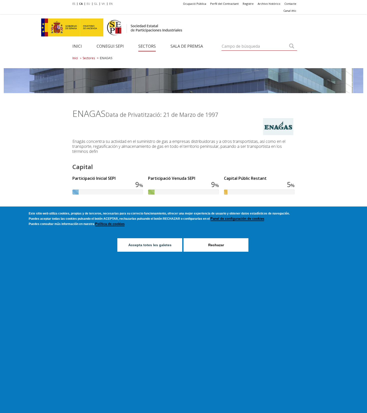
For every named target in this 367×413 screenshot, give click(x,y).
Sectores (89, 58)
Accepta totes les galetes (150, 245)
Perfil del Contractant (224, 3)
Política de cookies (110, 224)
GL (96, 3)
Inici (77, 46)
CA (81, 3)
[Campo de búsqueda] (291, 46)
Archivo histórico (269, 3)
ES (73, 3)
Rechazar (216, 245)
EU (88, 3)
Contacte (290, 3)
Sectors (147, 46)
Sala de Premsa (187, 46)
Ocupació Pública (194, 3)
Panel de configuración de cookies (237, 218)
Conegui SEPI (110, 46)
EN (111, 3)
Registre (248, 3)
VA (103, 3)
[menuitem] (74, 4)
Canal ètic (289, 10)
